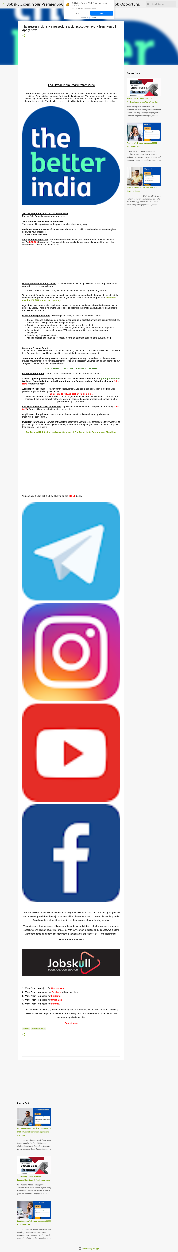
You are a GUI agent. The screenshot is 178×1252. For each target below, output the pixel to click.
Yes (101, 13)
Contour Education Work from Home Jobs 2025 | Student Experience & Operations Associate (34, 1131)
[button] (23, 35)
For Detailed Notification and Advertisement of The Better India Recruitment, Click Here (71, 432)
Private (26, 1029)
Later (77, 13)
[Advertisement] (71, 66)
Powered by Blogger (90, 1249)
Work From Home (38, 1029)
